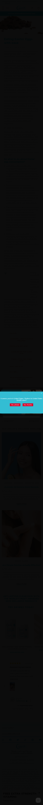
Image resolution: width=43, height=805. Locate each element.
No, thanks (28, 405)
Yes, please (15, 405)
